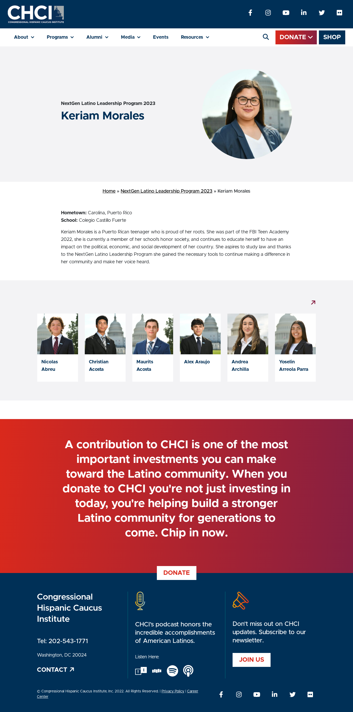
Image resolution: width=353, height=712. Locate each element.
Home (109, 191)
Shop (332, 37)
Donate (294, 37)
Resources (198, 37)
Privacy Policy (173, 691)
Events (160, 37)
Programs (63, 37)
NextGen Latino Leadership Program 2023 (166, 191)
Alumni (100, 37)
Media (134, 37)
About (27, 37)
